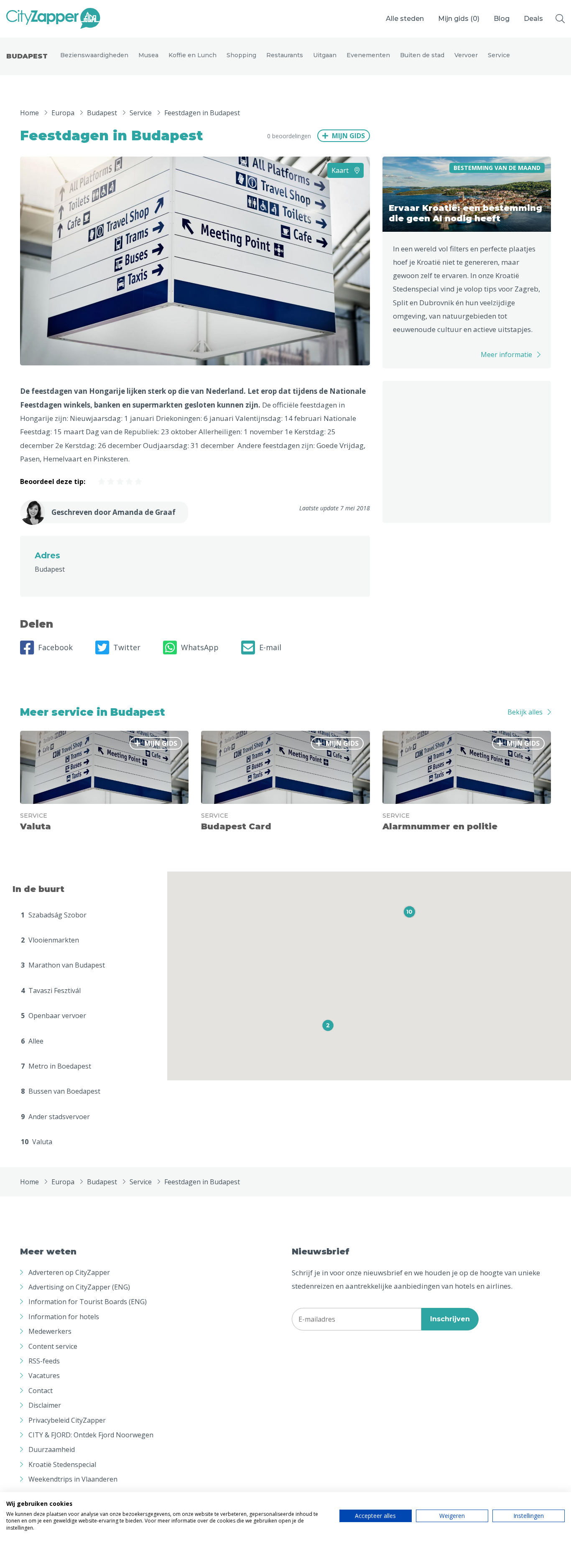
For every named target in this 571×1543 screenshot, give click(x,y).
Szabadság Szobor (54, 915)
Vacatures (44, 1375)
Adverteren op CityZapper (69, 1272)
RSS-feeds (44, 1361)
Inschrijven (450, 1319)
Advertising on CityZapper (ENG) (79, 1287)
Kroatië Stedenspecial (62, 1464)
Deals (533, 19)
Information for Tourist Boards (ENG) (87, 1301)
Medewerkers (49, 1331)
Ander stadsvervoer (55, 1116)
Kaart (340, 170)
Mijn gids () (458, 19)
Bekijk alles (525, 712)
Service (499, 55)
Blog (502, 19)
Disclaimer (44, 1405)
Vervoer (466, 55)
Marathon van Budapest (63, 965)
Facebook (55, 647)
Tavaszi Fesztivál (51, 990)
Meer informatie (506, 354)
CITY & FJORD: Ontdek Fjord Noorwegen (90, 1434)
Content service (52, 1346)
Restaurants (284, 55)
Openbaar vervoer (53, 1015)
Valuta (36, 1141)
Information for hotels (63, 1316)
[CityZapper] (53, 19)
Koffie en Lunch (192, 55)
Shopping (241, 55)
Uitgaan (324, 55)
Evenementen (368, 55)
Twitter (126, 647)
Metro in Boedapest (56, 1066)
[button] (328, 1025)
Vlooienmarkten (50, 940)
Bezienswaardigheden (94, 55)
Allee (32, 1041)
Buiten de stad (422, 55)
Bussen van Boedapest (60, 1091)
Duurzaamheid (51, 1449)
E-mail (270, 647)
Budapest (27, 56)
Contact (40, 1390)
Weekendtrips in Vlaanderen (72, 1479)
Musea (148, 55)
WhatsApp (200, 647)
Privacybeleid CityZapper (67, 1420)
